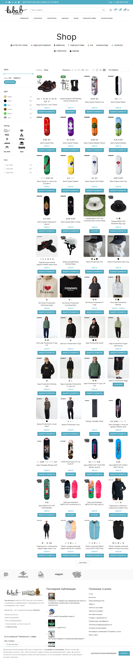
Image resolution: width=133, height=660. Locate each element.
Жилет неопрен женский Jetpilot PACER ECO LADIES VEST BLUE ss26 (70, 548)
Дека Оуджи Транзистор (94, 102)
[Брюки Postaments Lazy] (71, 408)
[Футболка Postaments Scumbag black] (71, 286)
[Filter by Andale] (11, 143)
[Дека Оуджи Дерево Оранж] (94, 127)
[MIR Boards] (84, 574)
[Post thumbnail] (51, 596)
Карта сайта (93, 635)
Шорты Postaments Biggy (118, 381)
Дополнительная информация (103, 653)
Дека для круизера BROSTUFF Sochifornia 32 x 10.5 (70, 504)
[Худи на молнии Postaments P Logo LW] (71, 368)
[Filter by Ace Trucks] (11, 134)
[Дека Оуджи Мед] (47, 127)
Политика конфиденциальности (100, 625)
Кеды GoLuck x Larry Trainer (46, 105)
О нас (91, 594)
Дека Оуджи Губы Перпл (94, 181)
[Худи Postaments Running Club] (47, 368)
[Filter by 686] (25, 130)
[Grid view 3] (100, 70)
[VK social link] (15, 2)
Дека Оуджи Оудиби (70, 181)
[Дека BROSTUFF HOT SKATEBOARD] (47, 489)
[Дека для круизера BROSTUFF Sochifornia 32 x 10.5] (71, 489)
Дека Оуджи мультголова (70, 222)
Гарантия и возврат (96, 611)
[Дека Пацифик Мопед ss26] (47, 449)
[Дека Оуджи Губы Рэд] (118, 165)
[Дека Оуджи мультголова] (71, 205)
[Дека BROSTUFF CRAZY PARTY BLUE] (118, 449)
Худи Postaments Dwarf (94, 343)
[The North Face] (13, 574)
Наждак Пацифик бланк (94, 421)
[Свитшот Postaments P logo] (71, 327)
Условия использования (97, 628)
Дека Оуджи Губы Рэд (118, 181)
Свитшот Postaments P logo (70, 343)
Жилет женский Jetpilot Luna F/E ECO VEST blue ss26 (94, 548)
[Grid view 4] (104, 70)
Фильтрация (10, 82)
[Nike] (102, 574)
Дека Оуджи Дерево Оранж (94, 143)
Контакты (92, 597)
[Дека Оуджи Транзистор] (94, 86)
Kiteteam (36, 610)
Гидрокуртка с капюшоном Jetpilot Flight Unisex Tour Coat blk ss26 (47, 548)
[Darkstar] (49, 574)
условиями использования (54, 650)
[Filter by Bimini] (25, 151)
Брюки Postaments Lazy (71, 425)
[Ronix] (66, 574)
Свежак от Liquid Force (57, 627)
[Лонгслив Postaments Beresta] (118, 286)
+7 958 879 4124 (120, 2)
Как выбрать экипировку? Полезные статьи (105, 631)
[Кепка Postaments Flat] (94, 246)
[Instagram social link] (6, 2)
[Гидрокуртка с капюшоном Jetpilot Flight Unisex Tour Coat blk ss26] (47, 530)
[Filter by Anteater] (25, 143)
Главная (39, 70)
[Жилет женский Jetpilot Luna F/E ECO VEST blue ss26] (94, 530)
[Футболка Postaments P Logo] (94, 286)
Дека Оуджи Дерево (118, 143)
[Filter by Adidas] (11, 139)
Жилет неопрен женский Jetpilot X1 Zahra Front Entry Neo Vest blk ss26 (118, 548)
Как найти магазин (95, 614)
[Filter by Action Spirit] (25, 134)
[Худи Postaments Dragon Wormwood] (118, 327)
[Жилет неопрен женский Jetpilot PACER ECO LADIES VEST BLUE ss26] (71, 530)
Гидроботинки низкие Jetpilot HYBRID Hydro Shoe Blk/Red (46, 264)
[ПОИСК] (103, 10)
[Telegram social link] (18, 2)
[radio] (38, 99)
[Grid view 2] (97, 70)
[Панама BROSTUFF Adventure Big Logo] (118, 205)
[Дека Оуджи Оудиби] (71, 165)
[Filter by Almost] (25, 139)
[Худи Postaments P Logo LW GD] (94, 368)
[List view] (93, 70)
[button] (70, 112)
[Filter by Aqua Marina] (11, 147)
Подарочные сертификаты (98, 621)
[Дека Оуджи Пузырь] (71, 127)
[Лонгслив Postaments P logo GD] (47, 327)
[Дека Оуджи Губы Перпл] (94, 165)
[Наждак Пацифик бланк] (94, 408)
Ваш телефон (9, 641)
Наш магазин (9, 600)
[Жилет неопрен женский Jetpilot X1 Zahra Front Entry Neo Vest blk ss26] (118, 530)
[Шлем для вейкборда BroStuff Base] (71, 246)
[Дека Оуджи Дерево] (118, 127)
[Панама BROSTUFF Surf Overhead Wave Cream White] (94, 205)
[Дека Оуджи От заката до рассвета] (47, 165)
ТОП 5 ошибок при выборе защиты (61, 616)
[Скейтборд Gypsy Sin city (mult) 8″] (71, 449)
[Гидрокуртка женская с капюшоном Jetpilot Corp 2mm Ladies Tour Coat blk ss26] (118, 489)
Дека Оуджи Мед (47, 143)
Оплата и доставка (96, 607)
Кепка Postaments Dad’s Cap (118, 262)
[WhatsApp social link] (12, 2)
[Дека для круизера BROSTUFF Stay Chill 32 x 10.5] (94, 489)
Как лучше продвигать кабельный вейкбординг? (66, 639)
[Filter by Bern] (25, 147)
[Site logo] (16, 10)
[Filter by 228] (11, 130)
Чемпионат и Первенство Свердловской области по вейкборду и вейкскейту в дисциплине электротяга (67, 603)
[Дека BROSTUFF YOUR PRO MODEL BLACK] (94, 449)
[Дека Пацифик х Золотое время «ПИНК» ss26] (118, 408)
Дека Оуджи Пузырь (70, 143)
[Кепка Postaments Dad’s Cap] (118, 246)
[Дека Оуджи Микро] (118, 86)
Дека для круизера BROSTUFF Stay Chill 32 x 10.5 (94, 504)
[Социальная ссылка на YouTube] (9, 2)
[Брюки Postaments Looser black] (47, 408)
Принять (124, 653)
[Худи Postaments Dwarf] (94, 327)
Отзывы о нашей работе (98, 618)
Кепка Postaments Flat (94, 262)
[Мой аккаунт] (111, 10)
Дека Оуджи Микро (118, 102)
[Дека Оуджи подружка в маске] (47, 205)
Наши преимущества (96, 601)
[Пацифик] (31, 574)
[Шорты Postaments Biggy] (118, 368)
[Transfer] (120, 574)
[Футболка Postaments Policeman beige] (47, 286)
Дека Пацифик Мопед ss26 (46, 465)
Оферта (92, 604)
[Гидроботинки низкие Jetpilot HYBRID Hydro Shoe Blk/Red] (47, 246)
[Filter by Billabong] (11, 151)
